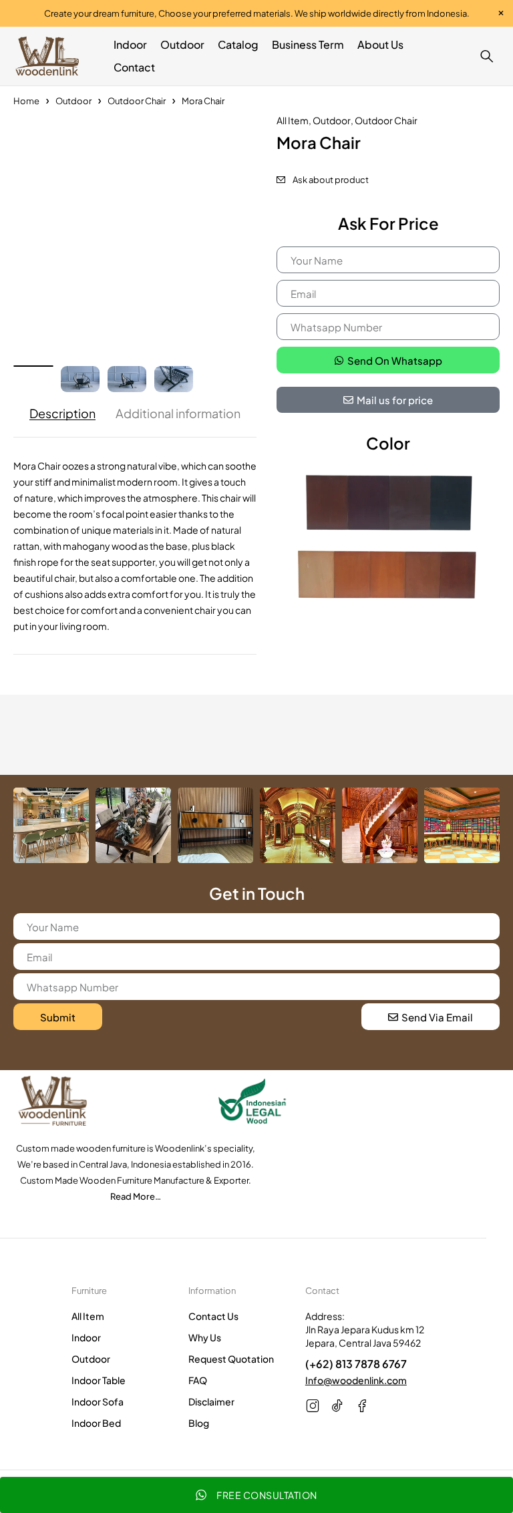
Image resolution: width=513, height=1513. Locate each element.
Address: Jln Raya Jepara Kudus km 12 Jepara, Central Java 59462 (364, 1329)
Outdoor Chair (137, 101)
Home (26, 101)
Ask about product (331, 179)
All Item (293, 120)
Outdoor (73, 101)
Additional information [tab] (178, 413)
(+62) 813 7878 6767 (356, 1364)
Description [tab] (62, 413)
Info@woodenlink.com (356, 1380)
